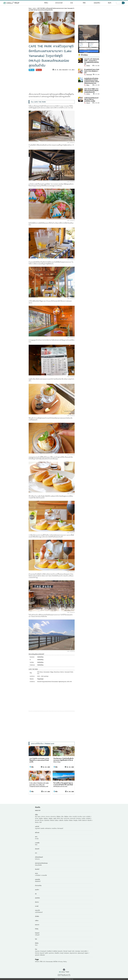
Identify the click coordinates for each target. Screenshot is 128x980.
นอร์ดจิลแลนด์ (39, 912)
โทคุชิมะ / (76, 820)
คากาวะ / (44, 817)
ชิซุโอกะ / (59, 817)
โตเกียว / (67, 820)
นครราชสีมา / (84, 951)
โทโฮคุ (36, 929)
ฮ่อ (36, 894)
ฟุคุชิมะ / (51, 818)
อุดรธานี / (37, 955)
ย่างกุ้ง (37, 839)
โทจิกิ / (80, 820)
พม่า (36, 837)
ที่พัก (84, 3)
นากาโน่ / (75, 817)
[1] (80, 60)
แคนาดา (37, 925)
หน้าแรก (37, 962)
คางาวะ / (48, 817)
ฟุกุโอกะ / (46, 818)
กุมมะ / (40, 817)
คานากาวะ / (54, 817)
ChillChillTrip (40, 657)
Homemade (89, 74)
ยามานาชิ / (73, 818)
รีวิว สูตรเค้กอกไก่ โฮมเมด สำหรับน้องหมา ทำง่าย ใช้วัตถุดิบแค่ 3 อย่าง (91, 71)
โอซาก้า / (90, 820)
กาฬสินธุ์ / (49, 951)
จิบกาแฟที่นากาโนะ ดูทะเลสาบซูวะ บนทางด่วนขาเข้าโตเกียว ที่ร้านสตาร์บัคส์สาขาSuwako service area (63, 784)
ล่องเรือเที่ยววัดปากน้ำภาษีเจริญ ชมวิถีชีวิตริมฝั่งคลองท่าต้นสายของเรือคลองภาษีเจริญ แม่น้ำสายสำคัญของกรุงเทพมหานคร (91, 81)
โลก (36, 939)
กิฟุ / (36, 817)
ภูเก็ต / (47, 953)
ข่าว (44, 962)
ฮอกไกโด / (47, 820)
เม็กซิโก (37, 916)
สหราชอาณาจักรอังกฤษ (41, 863)
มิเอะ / (62, 818)
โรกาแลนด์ (60, 828)
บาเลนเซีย (44, 875)
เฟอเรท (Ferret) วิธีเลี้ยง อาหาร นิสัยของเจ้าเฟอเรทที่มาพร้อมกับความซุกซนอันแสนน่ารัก (91, 90)
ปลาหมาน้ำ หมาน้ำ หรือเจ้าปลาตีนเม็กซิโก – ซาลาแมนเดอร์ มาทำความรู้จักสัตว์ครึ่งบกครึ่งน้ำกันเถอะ (91, 61)
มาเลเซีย (37, 843)
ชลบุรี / (70, 951)
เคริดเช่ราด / (48, 828)
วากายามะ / (79, 818)
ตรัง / (73, 951)
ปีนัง (36, 845)
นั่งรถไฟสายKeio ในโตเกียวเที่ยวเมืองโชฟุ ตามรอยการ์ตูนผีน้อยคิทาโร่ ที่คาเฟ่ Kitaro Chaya (63, 760)
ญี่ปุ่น (32, 70)
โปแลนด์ (37, 933)
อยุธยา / (87, 953)
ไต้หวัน (36, 943)
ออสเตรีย (37, 879)
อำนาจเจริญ (38, 885)
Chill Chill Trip (72, 142)
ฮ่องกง (37, 902)
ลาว (36, 853)
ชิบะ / (63, 817)
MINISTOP (37, 810)
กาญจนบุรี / (43, 951)
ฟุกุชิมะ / (41, 818)
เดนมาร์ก (37, 910)
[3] (80, 79)
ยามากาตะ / (67, 818)
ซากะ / (71, 817)
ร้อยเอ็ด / (57, 953)
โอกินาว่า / (85, 820)
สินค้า (109, 3)
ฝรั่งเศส (37, 833)
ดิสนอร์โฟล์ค (38, 865)
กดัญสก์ (37, 935)
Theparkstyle (40, 679)
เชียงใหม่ (42, 955)
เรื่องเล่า (88, 103)
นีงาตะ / (37, 818)
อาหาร (34, 8)
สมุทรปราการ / (74, 953)
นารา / (85, 817)
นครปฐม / (78, 951)
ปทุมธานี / (42, 953)
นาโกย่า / (89, 817)
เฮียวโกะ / (62, 820)
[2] (80, 71)
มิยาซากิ (37, 849)
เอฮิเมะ (37, 920)
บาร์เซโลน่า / (38, 875)
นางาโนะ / (80, 817)
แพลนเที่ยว (97, 3)
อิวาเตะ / (42, 820)
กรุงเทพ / (37, 951)
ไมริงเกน (37, 859)
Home (30, 8)
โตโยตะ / (71, 820)
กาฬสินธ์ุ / (55, 951)
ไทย (36, 949)
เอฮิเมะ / (57, 820)
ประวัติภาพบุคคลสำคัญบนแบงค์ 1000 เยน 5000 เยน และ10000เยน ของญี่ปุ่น (91, 99)
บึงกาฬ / (37, 953)
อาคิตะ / (84, 818)
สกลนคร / (67, 953)
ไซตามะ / (37, 822)
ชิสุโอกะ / (67, 817)
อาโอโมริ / (89, 818)
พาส (71, 3)
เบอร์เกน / (55, 828)
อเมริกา (37, 890)
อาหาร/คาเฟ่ (58, 3)
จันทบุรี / (66, 951)
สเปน (36, 873)
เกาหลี (36, 906)
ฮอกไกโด (37, 898)
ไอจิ (41, 822)
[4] (80, 90)
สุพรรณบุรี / (81, 953)
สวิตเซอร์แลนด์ (39, 857)
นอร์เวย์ (37, 826)
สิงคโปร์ (37, 869)
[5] (80, 99)
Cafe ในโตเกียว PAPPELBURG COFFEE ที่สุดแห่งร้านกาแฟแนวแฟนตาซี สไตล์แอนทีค (39, 760)
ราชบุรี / (62, 953)
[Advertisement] (39, 82)
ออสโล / (43, 828)
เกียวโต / (52, 820)
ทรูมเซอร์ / (38, 828)
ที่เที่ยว (46, 3)
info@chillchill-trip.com (66, 975)
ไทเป (36, 945)
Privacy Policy (63, 962)
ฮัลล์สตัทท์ (37, 881)
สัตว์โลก (88, 65)
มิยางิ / (59, 818)
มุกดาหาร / (52, 953)
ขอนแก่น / (61, 951)
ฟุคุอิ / (55, 818)
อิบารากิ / (37, 820)
